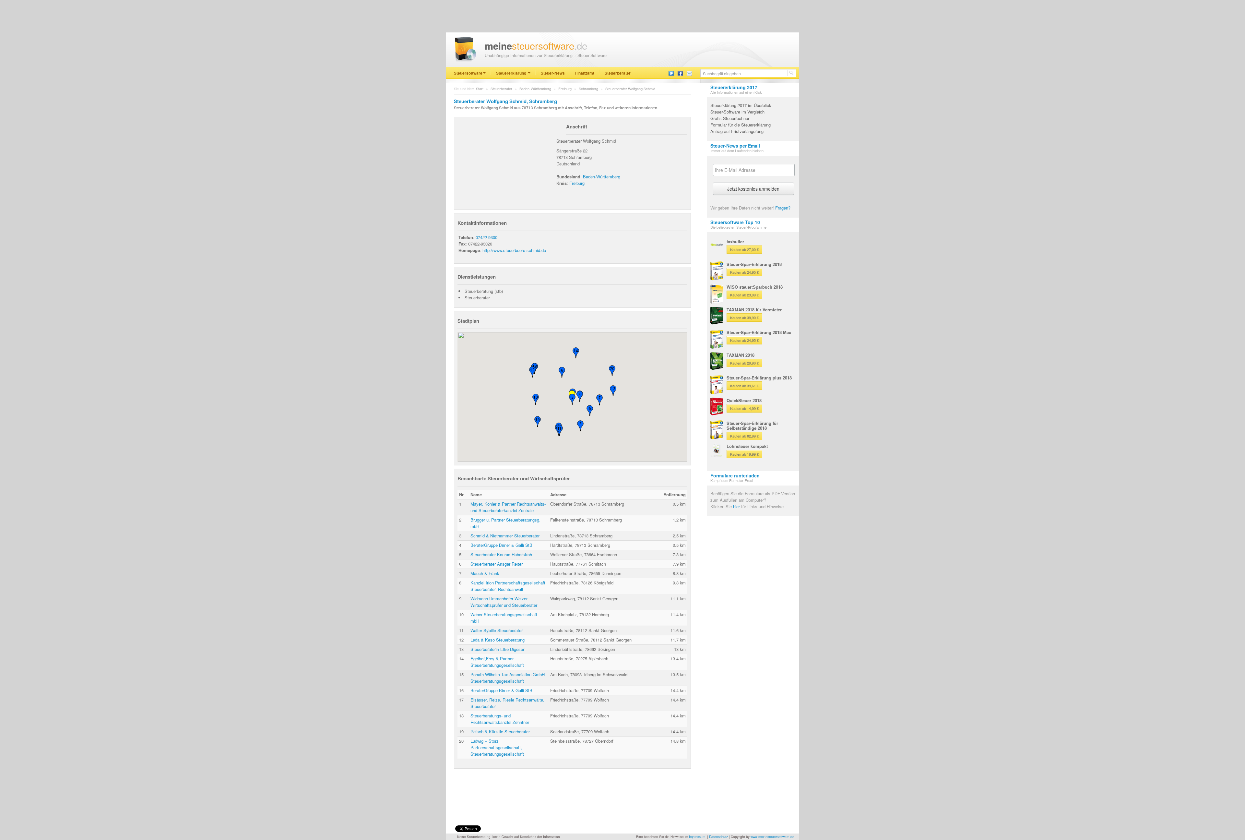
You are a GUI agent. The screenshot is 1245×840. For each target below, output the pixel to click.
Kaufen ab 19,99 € (744, 454)
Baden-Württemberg (535, 88)
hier (736, 506)
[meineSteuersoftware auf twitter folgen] (671, 72)
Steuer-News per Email (735, 145)
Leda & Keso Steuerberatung (497, 640)
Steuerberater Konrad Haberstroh (501, 554)
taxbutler (735, 241)
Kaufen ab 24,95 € (744, 272)
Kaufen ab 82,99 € (744, 435)
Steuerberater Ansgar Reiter (496, 564)
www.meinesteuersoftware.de (772, 836)
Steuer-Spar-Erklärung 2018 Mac (759, 332)
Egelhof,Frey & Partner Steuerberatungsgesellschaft (497, 661)
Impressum (697, 836)
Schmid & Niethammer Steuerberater (505, 536)
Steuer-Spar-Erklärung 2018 (754, 264)
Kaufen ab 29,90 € (744, 363)
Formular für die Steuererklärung (740, 125)
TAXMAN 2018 (740, 355)
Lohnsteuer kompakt (747, 446)
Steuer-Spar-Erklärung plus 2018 (759, 378)
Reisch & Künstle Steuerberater (500, 731)
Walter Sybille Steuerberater (496, 630)
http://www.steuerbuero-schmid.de (514, 250)
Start (479, 88)
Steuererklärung (511, 73)
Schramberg (588, 88)
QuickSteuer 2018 (744, 400)
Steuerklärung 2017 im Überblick (740, 105)
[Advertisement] (506, 160)
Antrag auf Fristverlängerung (737, 131)
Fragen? (782, 208)
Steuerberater (618, 73)
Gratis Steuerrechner (729, 118)
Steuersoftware (468, 73)
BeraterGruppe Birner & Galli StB (501, 545)
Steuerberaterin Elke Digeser (497, 649)
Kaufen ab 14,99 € (744, 408)
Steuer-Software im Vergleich (737, 112)
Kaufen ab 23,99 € (744, 294)
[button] (572, 399)
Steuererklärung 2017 (733, 87)
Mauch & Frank (484, 573)
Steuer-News (553, 73)
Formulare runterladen (735, 475)
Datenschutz (718, 836)
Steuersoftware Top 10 (735, 222)
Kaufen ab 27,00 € (744, 249)
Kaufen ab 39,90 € (744, 317)
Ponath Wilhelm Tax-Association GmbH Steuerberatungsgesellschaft (507, 677)
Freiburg (565, 88)
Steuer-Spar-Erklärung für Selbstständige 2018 (752, 425)
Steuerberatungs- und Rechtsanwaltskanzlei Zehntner (499, 719)
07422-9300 (486, 237)
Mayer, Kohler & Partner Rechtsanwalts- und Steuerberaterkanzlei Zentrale (508, 507)
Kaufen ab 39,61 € (744, 385)
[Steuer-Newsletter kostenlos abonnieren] (689, 72)
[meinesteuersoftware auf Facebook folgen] (680, 72)
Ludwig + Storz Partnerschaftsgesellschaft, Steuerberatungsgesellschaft (497, 747)
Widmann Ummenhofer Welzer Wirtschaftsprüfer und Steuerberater (503, 601)
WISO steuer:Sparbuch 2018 (755, 287)
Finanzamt (584, 73)
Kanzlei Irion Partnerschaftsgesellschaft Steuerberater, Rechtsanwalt (507, 586)
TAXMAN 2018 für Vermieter (754, 309)
